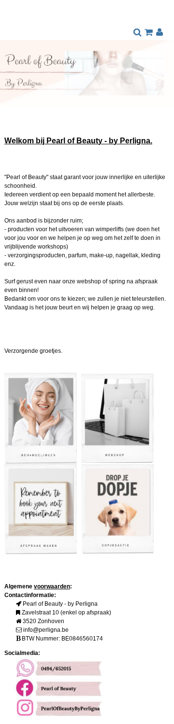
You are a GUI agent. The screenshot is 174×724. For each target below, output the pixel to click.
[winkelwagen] (148, 33)
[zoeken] (137, 33)
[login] (159, 33)
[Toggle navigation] (12, 22)
